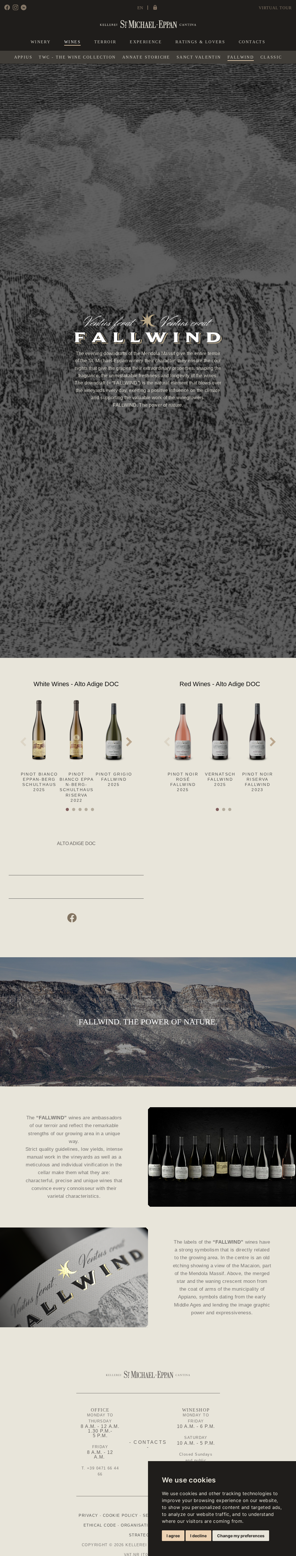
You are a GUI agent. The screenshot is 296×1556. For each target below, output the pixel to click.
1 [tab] (68, 809)
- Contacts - (148, 1445)
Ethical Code (100, 1525)
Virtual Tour (275, 8)
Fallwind (240, 57)
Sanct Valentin (199, 57)
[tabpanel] (39, 740)
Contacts (252, 42)
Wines (72, 42)
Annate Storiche (146, 57)
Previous (23, 741)
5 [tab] (93, 809)
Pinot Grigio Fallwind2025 (114, 779)
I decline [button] (198, 1535)
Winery (41, 42)
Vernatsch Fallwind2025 (220, 779)
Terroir (105, 42)
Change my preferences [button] (240, 1535)
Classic (271, 57)
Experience (146, 42)
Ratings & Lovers (200, 42)
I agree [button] (173, 1535)
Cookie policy (120, 1515)
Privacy (88, 1515)
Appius (23, 57)
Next (129, 741)
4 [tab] (87, 809)
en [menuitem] (140, 7)
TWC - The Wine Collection (77, 57)
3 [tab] (81, 809)
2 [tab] (74, 809)
